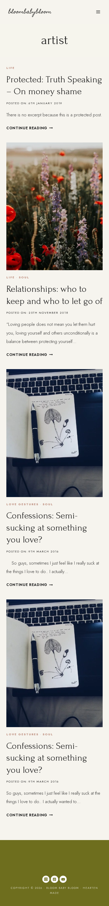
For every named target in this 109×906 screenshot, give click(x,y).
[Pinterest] (54, 879)
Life (10, 68)
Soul (24, 277)
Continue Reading (29, 128)
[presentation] (54, 206)
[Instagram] (45, 879)
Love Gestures (22, 504)
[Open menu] (98, 12)
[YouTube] (63, 879)
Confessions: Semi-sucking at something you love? (46, 528)
